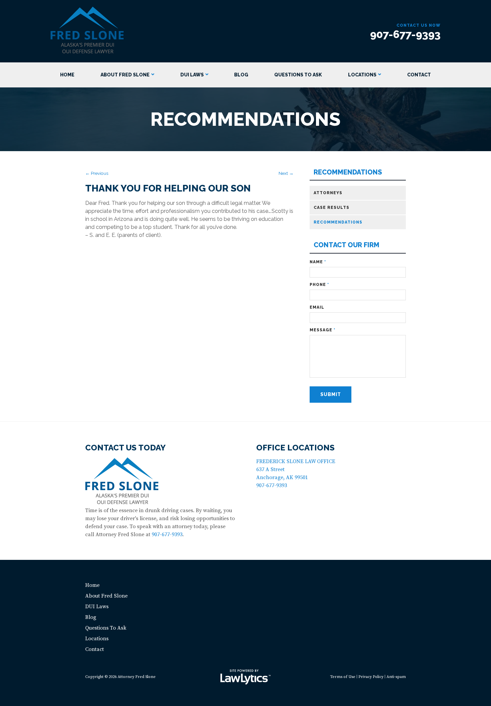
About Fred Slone (125, 74)
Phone (319, 284)
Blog (241, 74)
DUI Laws (192, 74)
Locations (362, 74)
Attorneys (328, 193)
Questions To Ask (298, 74)
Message (322, 330)
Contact (419, 74)
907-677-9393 (405, 34)
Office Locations (295, 447)
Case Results (331, 207)
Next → (286, 173)
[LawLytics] (245, 677)
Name (318, 262)
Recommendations (348, 172)
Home (67, 74)
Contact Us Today (125, 447)
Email (317, 307)
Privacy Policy (370, 676)
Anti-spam (396, 676)
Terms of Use (342, 676)
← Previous (96, 173)
